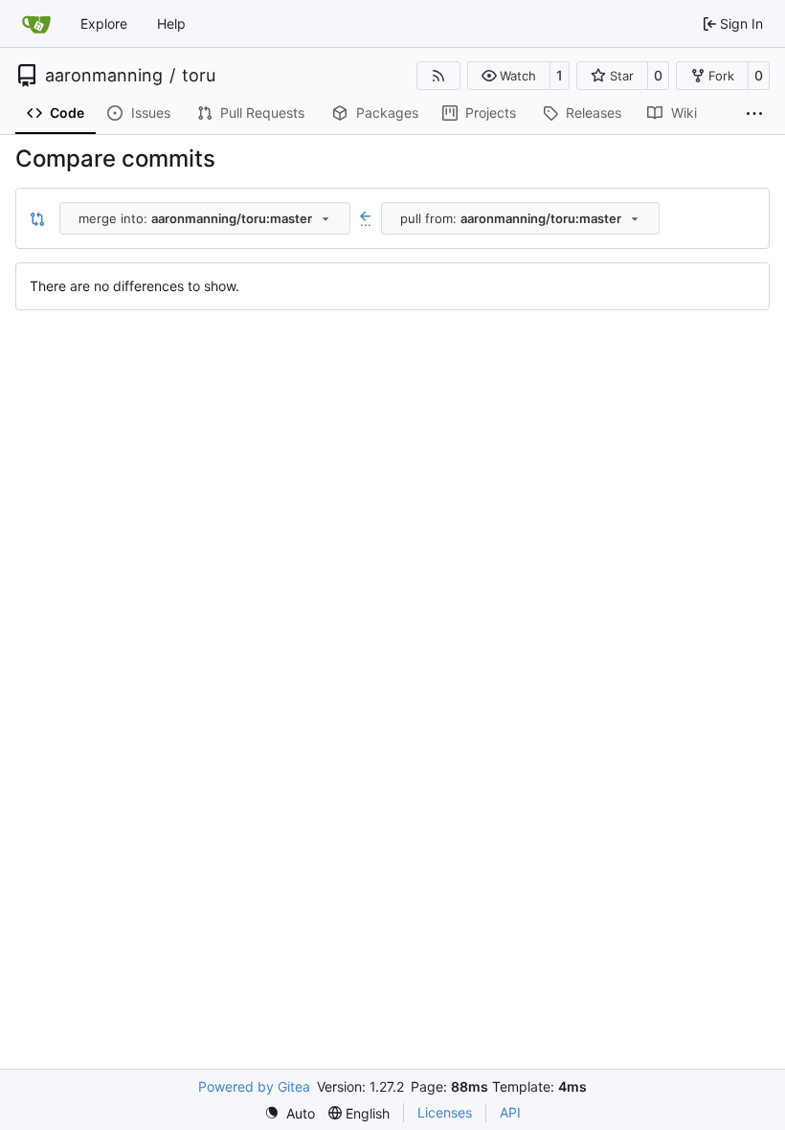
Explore (103, 23)
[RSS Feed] (438, 75)
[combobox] (204, 218)
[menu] (289, 1113)
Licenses (444, 1112)
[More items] (754, 114)
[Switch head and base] (37, 218)
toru (198, 75)
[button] (508, 75)
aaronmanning (104, 75)
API (510, 1112)
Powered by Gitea (254, 1086)
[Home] (36, 24)
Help (171, 23)
